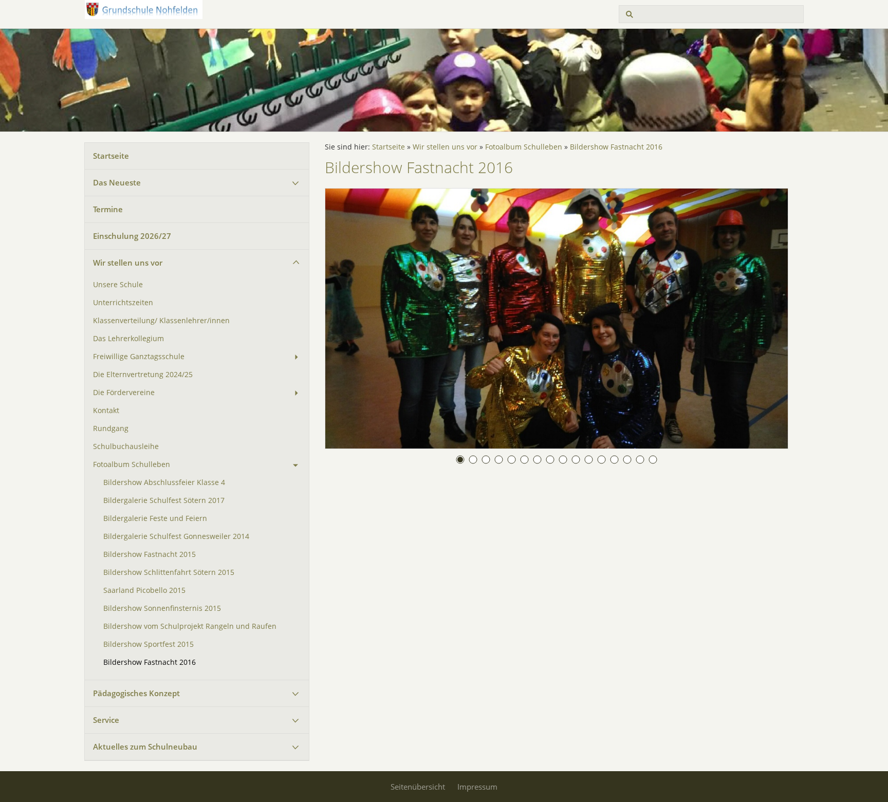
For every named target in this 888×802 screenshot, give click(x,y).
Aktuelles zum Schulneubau (145, 746)
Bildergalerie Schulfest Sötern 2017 (164, 500)
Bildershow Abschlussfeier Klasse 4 (164, 482)
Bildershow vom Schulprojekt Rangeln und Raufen (189, 626)
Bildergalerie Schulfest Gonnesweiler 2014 (176, 536)
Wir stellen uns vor (127, 262)
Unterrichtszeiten (123, 302)
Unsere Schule (118, 284)
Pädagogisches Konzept (136, 693)
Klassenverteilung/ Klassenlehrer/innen (161, 320)
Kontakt (106, 410)
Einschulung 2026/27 (132, 236)
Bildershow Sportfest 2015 (148, 644)
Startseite (111, 156)
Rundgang (110, 428)
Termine (108, 209)
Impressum (477, 786)
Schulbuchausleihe (126, 446)
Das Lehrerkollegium (128, 338)
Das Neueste (117, 182)
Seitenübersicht (418, 786)
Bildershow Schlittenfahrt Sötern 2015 (168, 572)
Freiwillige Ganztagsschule (138, 356)
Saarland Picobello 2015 (144, 590)
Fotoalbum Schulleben (131, 464)
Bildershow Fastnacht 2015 (149, 554)
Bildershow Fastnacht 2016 (149, 662)
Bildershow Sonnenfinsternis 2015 (162, 608)
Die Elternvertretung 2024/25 (143, 374)
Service (106, 720)
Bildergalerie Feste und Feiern (155, 518)
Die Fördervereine (124, 392)
